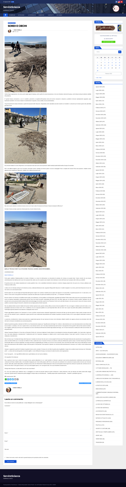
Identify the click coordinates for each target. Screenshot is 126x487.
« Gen (97, 77)
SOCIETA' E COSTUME (101, 428)
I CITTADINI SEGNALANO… (103, 368)
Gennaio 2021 (99, 319)
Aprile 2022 (98, 267)
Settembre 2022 (99, 249)
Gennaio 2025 (99, 152)
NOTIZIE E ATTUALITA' (101, 418)
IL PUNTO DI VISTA (100, 385)
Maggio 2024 (99, 180)
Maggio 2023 (99, 222)
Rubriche (41, 15)
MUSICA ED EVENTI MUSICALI (103, 414)
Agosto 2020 (99, 336)
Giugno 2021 (99, 302)
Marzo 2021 (98, 312)
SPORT (97, 435)
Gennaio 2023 (99, 236)
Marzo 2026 (98, 104)
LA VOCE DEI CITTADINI (102, 404)
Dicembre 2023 (99, 197)
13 (119, 62)
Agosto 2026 (99, 86)
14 (97, 65)
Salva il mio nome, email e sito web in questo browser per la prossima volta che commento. (27, 457)
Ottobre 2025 (99, 121)
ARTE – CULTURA (100, 350)
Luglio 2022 (98, 256)
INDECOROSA (99, 388)
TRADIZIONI (99, 442)
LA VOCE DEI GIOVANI (101, 407)
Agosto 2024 (99, 170)
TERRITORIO (99, 438)
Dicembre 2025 (99, 114)
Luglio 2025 (98, 132)
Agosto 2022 (99, 253)
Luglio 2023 (98, 215)
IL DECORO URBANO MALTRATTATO (105, 371)
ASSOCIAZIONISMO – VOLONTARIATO (105, 354)
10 (108, 62)
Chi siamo (59, 15)
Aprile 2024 (98, 184)
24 (108, 68)
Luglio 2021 (98, 298)
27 (119, 68)
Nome (6, 433)
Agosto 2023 (99, 211)
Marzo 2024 (98, 187)
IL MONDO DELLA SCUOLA (102, 382)
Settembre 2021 (99, 291)
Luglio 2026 (98, 90)
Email (6, 441)
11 (112, 62)
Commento (7, 405)
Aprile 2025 (98, 142)
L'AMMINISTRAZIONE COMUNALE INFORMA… (107, 392)
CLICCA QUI (109, 42)
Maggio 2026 (99, 97)
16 (104, 65)
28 (97, 70)
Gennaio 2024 (99, 194)
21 (97, 68)
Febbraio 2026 (99, 107)
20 (119, 65)
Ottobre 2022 (99, 246)
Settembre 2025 (99, 125)
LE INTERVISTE (32, 15)
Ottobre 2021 (99, 288)
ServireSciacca (11, 7)
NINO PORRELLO (18, 30)
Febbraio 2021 (99, 315)
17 (108, 65)
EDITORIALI (99, 361)
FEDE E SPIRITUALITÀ (101, 364)
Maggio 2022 (99, 263)
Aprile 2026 (98, 100)
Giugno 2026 (99, 93)
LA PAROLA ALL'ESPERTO (102, 400)
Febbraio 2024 (99, 190)
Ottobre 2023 (99, 204)
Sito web (7, 449)
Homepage (12, 15)
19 (115, 65)
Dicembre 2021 (99, 281)
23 (104, 68)
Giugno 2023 (99, 218)
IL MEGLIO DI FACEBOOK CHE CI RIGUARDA (107, 378)
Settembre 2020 (99, 333)
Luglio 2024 (98, 173)
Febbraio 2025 (99, 149)
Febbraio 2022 (99, 274)
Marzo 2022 (98, 270)
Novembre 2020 (99, 326)
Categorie (21, 15)
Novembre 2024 (99, 159)
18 (112, 65)
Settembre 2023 (99, 208)
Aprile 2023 (98, 225)
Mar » (100, 77)
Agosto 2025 (99, 128)
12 (115, 62)
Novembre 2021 (99, 284)
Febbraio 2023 (99, 232)
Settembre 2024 (99, 166)
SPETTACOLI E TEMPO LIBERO (104, 432)
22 (101, 68)
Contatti (51, 15)
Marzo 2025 (98, 145)
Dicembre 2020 (99, 322)
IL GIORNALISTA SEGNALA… (103, 375)
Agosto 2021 (99, 295)
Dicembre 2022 (99, 239)
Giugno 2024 (99, 177)
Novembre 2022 (99, 243)
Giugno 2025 (99, 135)
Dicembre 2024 (99, 156)
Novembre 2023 (99, 201)
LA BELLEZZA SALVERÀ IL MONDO (104, 397)
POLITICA (98, 425)
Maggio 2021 (99, 305)
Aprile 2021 (98, 308)
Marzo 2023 (98, 229)
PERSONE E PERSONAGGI (103, 421)
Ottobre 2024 (99, 163)
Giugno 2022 (99, 260)
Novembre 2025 (99, 118)
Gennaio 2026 (99, 111)
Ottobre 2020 (99, 329)
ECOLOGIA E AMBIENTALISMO (103, 357)
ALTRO (97, 347)
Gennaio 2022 (99, 277)
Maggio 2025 (99, 138)
